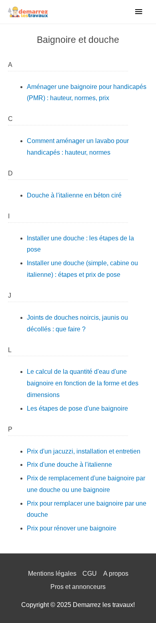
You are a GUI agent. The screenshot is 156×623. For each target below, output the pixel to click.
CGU (89, 573)
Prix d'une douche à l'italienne (69, 464)
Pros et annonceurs (78, 586)
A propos (115, 573)
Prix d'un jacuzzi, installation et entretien (83, 451)
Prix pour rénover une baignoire (71, 528)
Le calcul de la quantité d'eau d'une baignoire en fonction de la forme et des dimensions (82, 383)
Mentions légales (52, 573)
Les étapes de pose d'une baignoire (77, 408)
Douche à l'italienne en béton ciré (74, 195)
